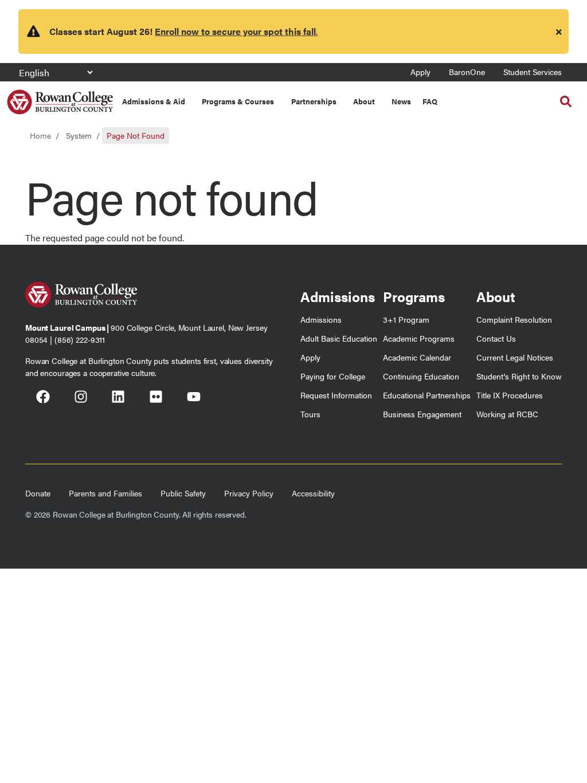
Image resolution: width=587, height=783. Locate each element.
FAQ (429, 101)
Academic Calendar (417, 357)
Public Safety (183, 493)
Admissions (321, 319)
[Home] (60, 98)
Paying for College (332, 376)
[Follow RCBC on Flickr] (156, 398)
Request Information (336, 395)
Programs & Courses (238, 101)
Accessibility (313, 493)
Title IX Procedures (509, 395)
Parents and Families (105, 493)
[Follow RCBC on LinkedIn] (118, 398)
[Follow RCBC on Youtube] (194, 398)
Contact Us (496, 338)
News (401, 101)
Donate (37, 493)
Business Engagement (422, 414)
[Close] (559, 31)
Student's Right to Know (519, 376)
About (364, 101)
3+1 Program (406, 319)
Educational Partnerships (427, 395)
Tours (310, 414)
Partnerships (313, 101)
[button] (565, 101)
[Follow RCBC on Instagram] (81, 398)
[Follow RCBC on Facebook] (43, 398)
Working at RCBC (507, 414)
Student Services (532, 71)
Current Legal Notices (514, 357)
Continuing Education (421, 376)
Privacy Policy (248, 493)
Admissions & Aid (153, 101)
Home (40, 135)
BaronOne (467, 71)
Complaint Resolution (514, 319)
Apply (420, 71)
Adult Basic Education (338, 338)
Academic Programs (419, 338)
